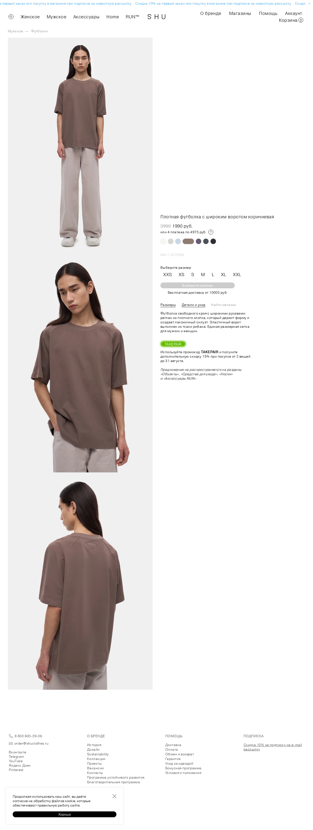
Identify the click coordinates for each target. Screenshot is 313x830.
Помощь (268, 13)
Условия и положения (183, 773)
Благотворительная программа (113, 782)
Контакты (95, 773)
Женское (30, 16)
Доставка (173, 745)
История (94, 745)
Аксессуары (86, 16)
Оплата (171, 749)
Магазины (240, 13)
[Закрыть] (114, 796)
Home (112, 16)
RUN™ (132, 16)
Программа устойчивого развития (116, 777)
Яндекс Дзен (20, 765)
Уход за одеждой (179, 763)
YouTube (16, 761)
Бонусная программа (183, 768)
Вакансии (95, 768)
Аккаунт (293, 13)
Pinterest (16, 770)
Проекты (94, 763)
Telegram (16, 756)
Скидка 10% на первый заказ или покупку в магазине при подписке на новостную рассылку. (210, 3)
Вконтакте (17, 752)
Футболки (39, 31)
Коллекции (96, 759)
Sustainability (98, 754)
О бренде (210, 13)
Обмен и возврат (179, 754)
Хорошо (64, 814)
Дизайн (93, 749)
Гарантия (172, 759)
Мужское (57, 16)
